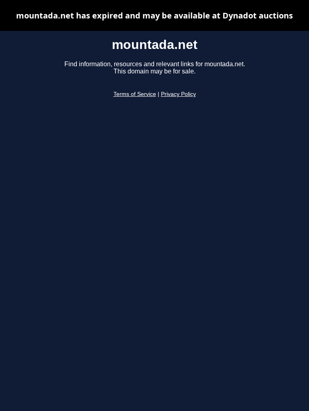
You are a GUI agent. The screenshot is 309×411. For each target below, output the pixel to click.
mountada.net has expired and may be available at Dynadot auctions (154, 15)
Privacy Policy (178, 94)
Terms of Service (134, 94)
